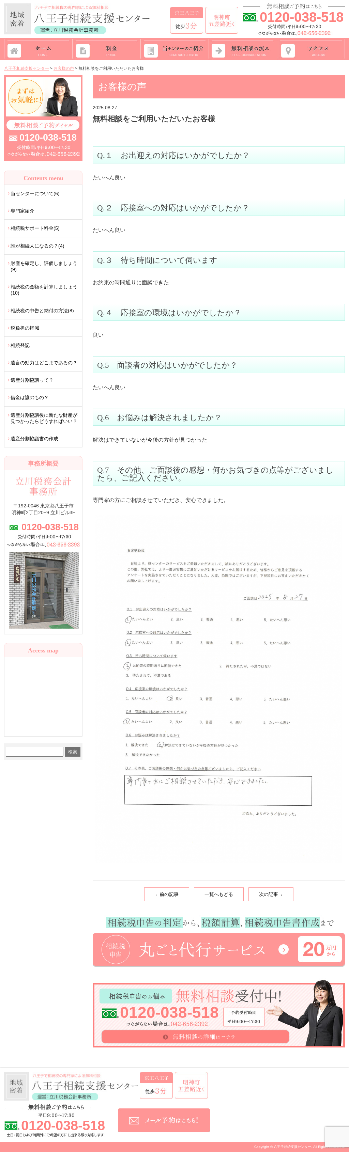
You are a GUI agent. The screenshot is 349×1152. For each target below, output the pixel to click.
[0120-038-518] (43, 78)
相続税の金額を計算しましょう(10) (44, 290)
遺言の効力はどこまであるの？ (44, 362)
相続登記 (20, 345)
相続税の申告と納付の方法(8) (42, 310)
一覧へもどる (218, 894)
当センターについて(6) (35, 193)
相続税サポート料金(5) (35, 228)
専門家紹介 (22, 211)
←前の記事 (167, 894)
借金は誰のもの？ (30, 397)
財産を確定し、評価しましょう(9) (44, 266)
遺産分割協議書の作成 (34, 438)
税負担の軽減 (25, 328)
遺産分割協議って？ (32, 380)
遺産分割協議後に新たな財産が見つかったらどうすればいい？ (44, 418)
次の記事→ (271, 894)
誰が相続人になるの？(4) (37, 246)
